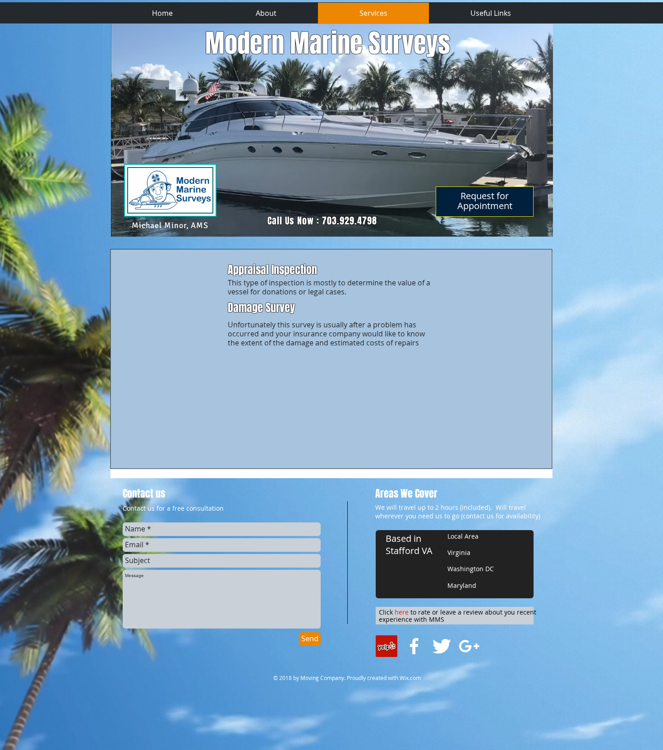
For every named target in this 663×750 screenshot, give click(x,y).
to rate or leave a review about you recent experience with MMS (457, 616)
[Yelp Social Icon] (386, 646)
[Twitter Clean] (441, 646)
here (402, 612)
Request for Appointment (484, 201)
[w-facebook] (414, 646)
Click (387, 612)
